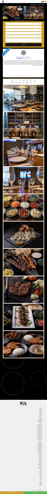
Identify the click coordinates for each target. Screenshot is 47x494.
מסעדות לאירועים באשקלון (40, 432)
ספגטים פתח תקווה (40, 483)
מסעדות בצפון (41, 412)
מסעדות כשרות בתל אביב (40, 420)
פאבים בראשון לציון (40, 472)
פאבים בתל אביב (40, 471)
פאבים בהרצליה (40, 477)
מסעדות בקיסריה (40, 409)
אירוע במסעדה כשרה (40, 465)
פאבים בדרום (41, 478)
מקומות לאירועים (40, 456)
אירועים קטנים (41, 482)
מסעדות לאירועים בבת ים (40, 433)
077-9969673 (19, 58)
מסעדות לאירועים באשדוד (40, 431)
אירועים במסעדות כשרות (40, 464)
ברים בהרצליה (41, 476)
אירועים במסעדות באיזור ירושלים (39, 448)
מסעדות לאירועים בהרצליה (40, 426)
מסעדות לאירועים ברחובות (40, 428)
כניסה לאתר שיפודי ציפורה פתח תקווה (23, 75)
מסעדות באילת (40, 414)
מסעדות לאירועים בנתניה (40, 437)
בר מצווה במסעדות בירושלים (39, 462)
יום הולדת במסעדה (40, 463)
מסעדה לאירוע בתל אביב (40, 425)
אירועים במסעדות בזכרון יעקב (39, 450)
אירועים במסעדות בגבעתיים (40, 445)
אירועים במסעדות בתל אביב (39, 447)
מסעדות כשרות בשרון (40, 421)
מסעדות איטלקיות (40, 416)
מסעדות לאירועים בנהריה (40, 435)
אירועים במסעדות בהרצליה (40, 442)
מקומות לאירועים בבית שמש (39, 467)
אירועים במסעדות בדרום (40, 451)
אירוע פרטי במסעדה (40, 459)
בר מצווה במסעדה (40, 460)
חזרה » (4, 5)
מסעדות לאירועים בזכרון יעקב (39, 430)
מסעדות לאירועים (40, 458)
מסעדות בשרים (40, 415)
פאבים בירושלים (40, 473)
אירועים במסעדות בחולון (40, 443)
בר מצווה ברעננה (40, 461)
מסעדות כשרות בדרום (40, 422)
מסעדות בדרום (40, 413)
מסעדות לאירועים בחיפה (40, 427)
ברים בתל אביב (40, 470)
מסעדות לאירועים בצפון (40, 429)
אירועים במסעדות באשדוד (40, 446)
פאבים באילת (41, 479)
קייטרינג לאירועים (40, 457)
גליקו (41, 485)
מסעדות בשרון (41, 411)
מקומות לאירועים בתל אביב (39, 455)
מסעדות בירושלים (40, 410)
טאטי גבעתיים (41, 484)
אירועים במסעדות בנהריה (40, 444)
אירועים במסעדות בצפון (40, 449)
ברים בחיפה (41, 475)
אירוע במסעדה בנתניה (40, 453)
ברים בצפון (41, 474)
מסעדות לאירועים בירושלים (39, 436)
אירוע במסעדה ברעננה (40, 452)
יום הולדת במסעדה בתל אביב (39, 439)
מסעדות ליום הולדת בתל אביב (39, 438)
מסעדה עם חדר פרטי (40, 466)
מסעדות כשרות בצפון (40, 419)
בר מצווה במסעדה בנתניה (40, 468)
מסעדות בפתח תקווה (40, 408)
